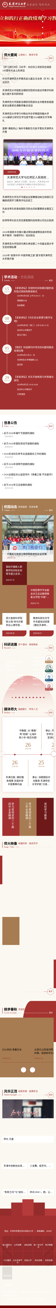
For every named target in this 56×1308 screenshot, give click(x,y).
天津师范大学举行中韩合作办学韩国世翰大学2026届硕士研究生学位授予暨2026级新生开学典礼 (27, 115)
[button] (42, 14)
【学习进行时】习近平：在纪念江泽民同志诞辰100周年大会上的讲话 (26, 69)
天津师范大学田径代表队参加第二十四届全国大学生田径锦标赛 (28, 245)
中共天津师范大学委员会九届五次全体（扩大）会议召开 (28, 80)
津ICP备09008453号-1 (11, 1303)
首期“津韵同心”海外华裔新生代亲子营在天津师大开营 (28, 130)
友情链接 (8, 1296)
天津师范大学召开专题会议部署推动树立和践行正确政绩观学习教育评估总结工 (28, 199)
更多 (51, 58)
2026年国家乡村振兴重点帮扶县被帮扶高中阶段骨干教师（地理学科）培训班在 (27, 234)
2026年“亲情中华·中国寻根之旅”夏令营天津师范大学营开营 (27, 257)
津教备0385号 (26, 1303)
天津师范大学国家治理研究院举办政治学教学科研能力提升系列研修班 (28, 92)
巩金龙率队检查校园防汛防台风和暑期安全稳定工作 (28, 211)
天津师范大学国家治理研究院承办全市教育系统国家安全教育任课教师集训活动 (28, 104)
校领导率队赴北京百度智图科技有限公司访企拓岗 (28, 220)
